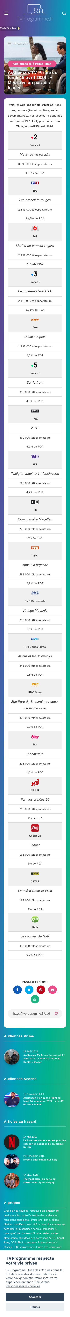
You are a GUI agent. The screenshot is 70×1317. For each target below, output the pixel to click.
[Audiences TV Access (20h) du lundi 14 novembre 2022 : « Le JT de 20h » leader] (11, 1099)
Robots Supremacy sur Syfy (40, 1159)
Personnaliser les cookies (23, 1286)
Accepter (35, 1296)
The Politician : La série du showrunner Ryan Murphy (39, 1181)
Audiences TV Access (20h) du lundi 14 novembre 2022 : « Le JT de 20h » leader (43, 1101)
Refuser (35, 1307)
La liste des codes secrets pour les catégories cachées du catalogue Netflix (44, 1144)
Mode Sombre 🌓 (10, 28)
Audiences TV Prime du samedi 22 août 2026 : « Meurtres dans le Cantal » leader (44, 1058)
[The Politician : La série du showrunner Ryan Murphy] (11, 1180)
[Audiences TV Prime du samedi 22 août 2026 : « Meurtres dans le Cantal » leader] (11, 1057)
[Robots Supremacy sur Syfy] (11, 1161)
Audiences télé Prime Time (32, 63)
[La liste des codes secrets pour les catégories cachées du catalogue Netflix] (11, 1142)
